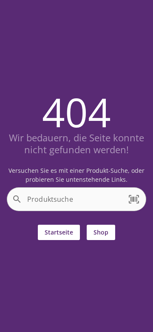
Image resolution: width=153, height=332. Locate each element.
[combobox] (74, 202)
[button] (134, 199)
